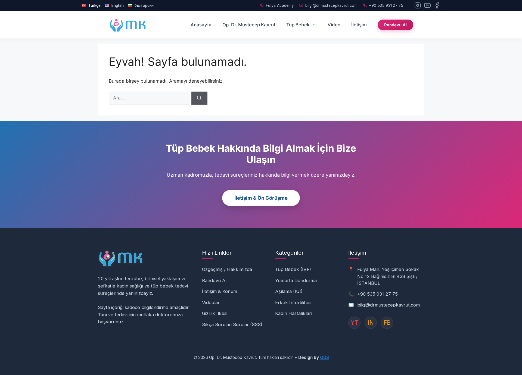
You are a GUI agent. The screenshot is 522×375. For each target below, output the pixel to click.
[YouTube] (427, 5)
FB (387, 322)
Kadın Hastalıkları (293, 313)
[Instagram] (417, 5)
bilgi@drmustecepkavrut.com (331, 5)
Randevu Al (395, 24)
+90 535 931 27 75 (386, 5)
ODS (324, 357)
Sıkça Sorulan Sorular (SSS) (232, 324)
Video (334, 24)
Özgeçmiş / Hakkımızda (227, 269)
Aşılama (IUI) (289, 291)
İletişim (359, 24)
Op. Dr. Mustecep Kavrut (248, 24)
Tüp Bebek (297, 24)
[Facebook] (437, 5)
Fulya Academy (280, 5)
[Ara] (199, 98)
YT (354, 322)
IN (371, 322)
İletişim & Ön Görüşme (261, 198)
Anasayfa (201, 24)
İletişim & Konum (219, 291)
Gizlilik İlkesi (214, 313)
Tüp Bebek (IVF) (293, 269)
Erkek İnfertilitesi (293, 302)
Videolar (211, 302)
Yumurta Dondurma (296, 280)
